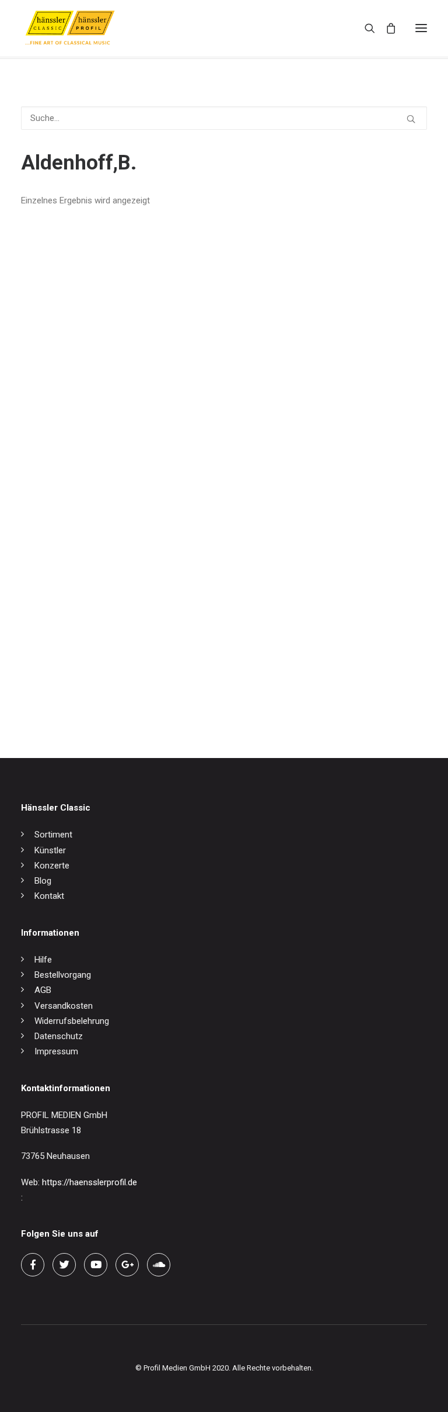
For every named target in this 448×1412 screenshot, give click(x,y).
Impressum (56, 1051)
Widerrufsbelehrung (71, 1021)
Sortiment (53, 834)
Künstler (50, 850)
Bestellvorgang (62, 975)
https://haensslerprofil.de (89, 1182)
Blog (42, 880)
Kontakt (49, 896)
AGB (42, 990)
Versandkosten (63, 1006)
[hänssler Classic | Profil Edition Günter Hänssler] (70, 28)
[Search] (364, 28)
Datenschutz (58, 1036)
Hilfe (43, 959)
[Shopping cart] (385, 28)
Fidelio (33, 693)
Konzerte (51, 865)
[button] (421, 28)
